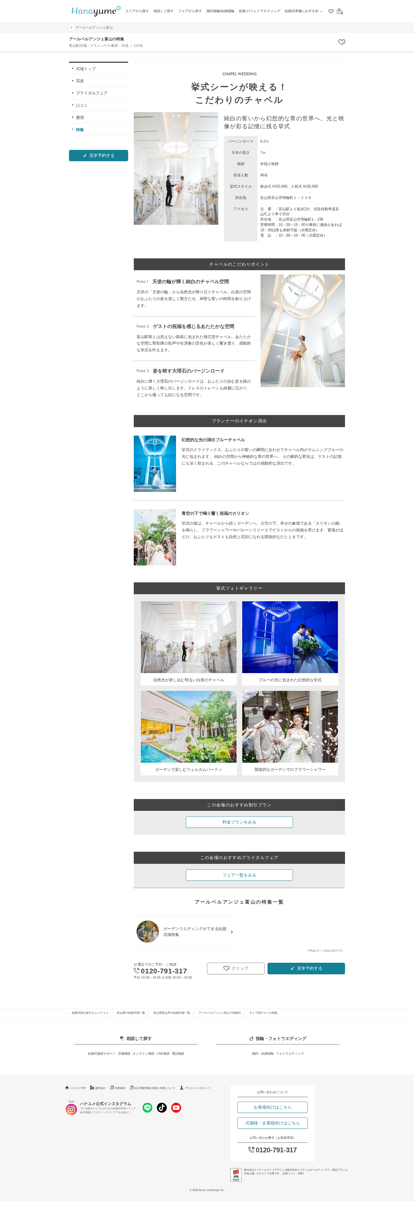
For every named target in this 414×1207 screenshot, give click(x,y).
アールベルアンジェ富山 (94, 28)
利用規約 (120, 1088)
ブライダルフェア (92, 93)
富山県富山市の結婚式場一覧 (171, 1012)
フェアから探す (190, 11)
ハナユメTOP (78, 1088)
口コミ (82, 105)
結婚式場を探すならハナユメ (90, 1012)
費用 (80, 117)
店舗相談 (124, 1053)
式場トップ (86, 68)
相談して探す (163, 11)
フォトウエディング (290, 1053)
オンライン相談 (143, 1053)
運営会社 (100, 1088)
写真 (80, 81)
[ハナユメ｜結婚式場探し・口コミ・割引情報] (96, 11)
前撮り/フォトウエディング (259, 11)
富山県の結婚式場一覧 (131, 1012)
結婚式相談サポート (102, 1053)
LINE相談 (163, 1053)
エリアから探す (137, 11)
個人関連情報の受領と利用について (155, 1088)
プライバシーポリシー (197, 1088)
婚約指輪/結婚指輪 (220, 11)
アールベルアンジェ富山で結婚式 (220, 1012)
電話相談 (178, 1053)
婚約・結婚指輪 (263, 1053)
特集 (80, 129)
